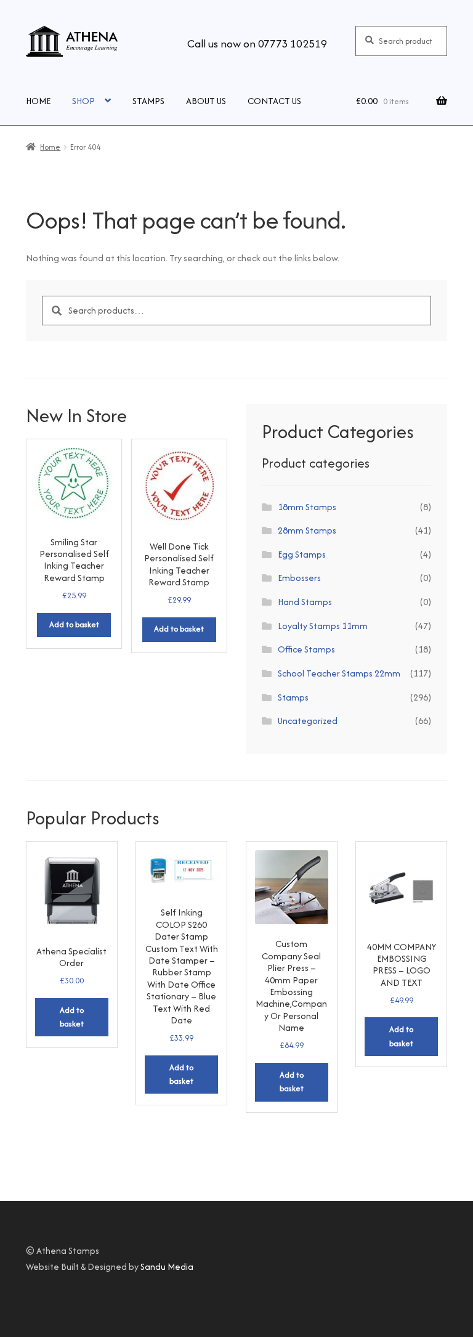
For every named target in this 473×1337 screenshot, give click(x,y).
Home (38, 100)
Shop (83, 100)
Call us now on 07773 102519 (257, 43)
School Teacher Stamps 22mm (339, 673)
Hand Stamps (305, 601)
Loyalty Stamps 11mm (323, 625)
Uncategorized (308, 720)
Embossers (299, 577)
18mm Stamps (307, 506)
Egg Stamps (302, 554)
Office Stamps (306, 649)
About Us (206, 100)
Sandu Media (166, 1266)
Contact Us (274, 100)
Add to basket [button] (74, 624)
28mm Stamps (307, 530)
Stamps (148, 100)
